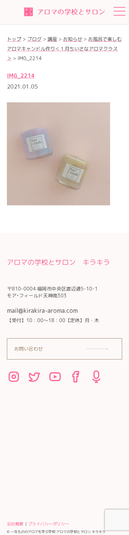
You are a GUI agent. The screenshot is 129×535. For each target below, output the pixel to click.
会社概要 (15, 524)
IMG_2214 (20, 75)
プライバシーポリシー (48, 524)
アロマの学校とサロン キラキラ (58, 262)
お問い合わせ (28, 348)
